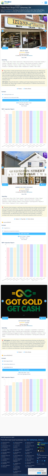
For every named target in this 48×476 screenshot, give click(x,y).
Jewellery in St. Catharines (17, 464)
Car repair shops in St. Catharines (5, 463)
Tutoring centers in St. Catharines (29, 463)
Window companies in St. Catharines (29, 466)
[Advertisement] (24, 427)
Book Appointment (8, 361)
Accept (39, 472)
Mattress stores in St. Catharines (29, 443)
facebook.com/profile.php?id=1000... (11, 97)
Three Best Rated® (23, 474)
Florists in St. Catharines (16, 446)
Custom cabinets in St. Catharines (5, 466)
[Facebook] (37, 461)
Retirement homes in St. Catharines (29, 456)
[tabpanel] (24, 31)
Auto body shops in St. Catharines (5, 450)
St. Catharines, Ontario (35, 440)
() (27, 52)
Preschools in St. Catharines (29, 450)
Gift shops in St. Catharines (17, 453)
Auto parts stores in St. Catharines (5, 453)
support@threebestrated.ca (42, 455)
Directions (30, 55)
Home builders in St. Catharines (17, 456)
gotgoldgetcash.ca (8, 367)
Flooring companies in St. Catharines (17, 443)
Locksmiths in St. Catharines (17, 472)
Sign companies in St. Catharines (29, 459)
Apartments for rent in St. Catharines (5, 446)
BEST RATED (3, 5)
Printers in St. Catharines (28, 453)
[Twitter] (39, 461)
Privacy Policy (41, 470)
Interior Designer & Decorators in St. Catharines (17, 460)
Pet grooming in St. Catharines (29, 446)
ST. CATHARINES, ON (10, 5)
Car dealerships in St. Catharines (5, 459)
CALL (5, 48)
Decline (43, 472)
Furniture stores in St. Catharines (17, 450)
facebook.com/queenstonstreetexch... (12, 231)
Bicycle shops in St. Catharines (5, 456)
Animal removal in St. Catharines (5, 443)
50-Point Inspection (8, 10)
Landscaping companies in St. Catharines (16, 468)
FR (21, 5)
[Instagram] (42, 461)
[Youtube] (44, 461)
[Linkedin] (37, 462)
